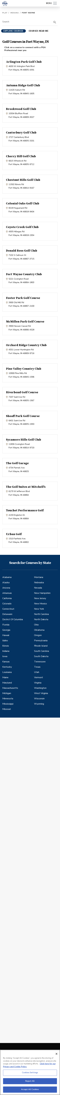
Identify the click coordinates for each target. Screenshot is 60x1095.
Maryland (7, 682)
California (7, 598)
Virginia (37, 682)
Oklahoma (39, 630)
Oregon (38, 635)
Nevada (38, 587)
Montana (38, 577)
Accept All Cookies (30, 1089)
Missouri (6, 709)
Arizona (6, 587)
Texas (37, 667)
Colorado (7, 603)
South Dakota (41, 656)
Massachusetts (10, 688)
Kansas (6, 661)
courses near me (38, 31)
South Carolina (41, 651)
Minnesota (7, 698)
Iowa (4, 656)
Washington (40, 688)
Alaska (5, 582)
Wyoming (39, 703)
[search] (55, 22)
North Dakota (41, 619)
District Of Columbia (12, 619)
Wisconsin (39, 698)
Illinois (5, 645)
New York (39, 608)
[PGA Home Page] (5, 3)
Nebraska (39, 582)
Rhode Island (40, 645)
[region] (30, 1072)
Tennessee (40, 661)
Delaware (7, 614)
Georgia (6, 630)
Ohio (36, 624)
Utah (36, 672)
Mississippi (7, 703)
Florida (5, 624)
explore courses (13, 31)
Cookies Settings (30, 1072)
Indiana (14, 13)
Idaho (5, 640)
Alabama (7, 577)
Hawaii (5, 635)
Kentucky (7, 667)
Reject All (30, 1081)
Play (4, 13)
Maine (5, 677)
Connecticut (8, 608)
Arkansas (7, 593)
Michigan (6, 693)
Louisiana (7, 672)
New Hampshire (42, 593)
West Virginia (41, 693)
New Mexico (40, 603)
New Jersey (40, 598)
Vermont (38, 677)
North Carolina (41, 614)
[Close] (56, 1054)
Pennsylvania (40, 640)
